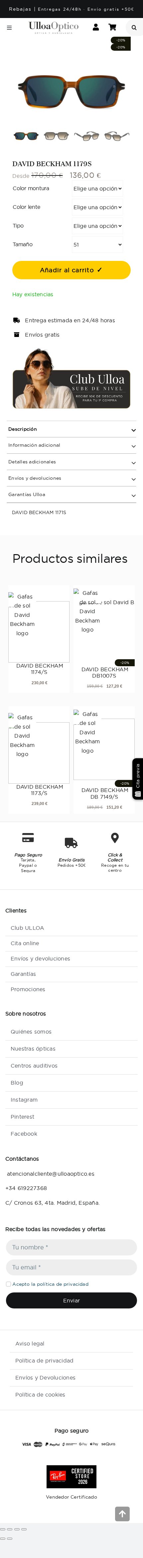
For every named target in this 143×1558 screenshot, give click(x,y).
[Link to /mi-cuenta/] (96, 28)
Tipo (18, 226)
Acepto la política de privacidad (50, 1284)
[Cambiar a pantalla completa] (9, 1529)
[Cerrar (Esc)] (24, 1529)
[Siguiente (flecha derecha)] (9, 1539)
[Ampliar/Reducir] (2, 1529)
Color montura (31, 188)
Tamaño (23, 244)
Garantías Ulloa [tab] (26, 494)
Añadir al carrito (67, 270)
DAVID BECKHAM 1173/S (39, 790)
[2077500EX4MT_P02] (71, 92)
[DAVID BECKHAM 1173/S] (39, 748)
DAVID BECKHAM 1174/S (39, 669)
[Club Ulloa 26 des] (71, 350)
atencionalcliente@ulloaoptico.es (49, 1174)
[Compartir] (17, 1529)
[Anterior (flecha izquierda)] (2, 1539)
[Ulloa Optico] (53, 24)
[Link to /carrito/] (112, 28)
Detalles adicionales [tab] (31, 461)
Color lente (26, 207)
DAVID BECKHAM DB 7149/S (104, 793)
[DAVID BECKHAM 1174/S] (39, 627)
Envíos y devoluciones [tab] (34, 478)
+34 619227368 (26, 1188)
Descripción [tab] (22, 429)
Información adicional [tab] (33, 445)
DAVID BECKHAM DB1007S (104, 672)
